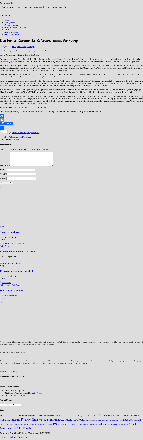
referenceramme (17, 132)
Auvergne (66, 416)
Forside (7, 15)
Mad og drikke (9, 22)
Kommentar (5, 165)
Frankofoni (6, 420)
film (1, 420)
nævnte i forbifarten (109, 65)
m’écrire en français (81, 363)
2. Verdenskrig (4, 416)
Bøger (6, 20)
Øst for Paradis (23, 428)
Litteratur (8, 285)
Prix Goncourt (72, 424)
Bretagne (80, 416)
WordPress (12, 437)
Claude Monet (117, 416)
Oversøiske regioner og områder (15, 27)
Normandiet (22, 424)
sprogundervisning (33, 132)
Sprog (33, 46)
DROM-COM (135, 415)
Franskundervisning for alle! (16, 271)
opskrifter (29, 424)
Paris (6, 18)
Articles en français (11, 32)
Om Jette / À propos (11, 34)
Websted (3, 178)
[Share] (71, 128)
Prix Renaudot (80, 424)
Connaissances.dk (6, 3)
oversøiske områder (46, 424)
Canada (86, 416)
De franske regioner (11, 25)
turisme (10, 428)
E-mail (3, 174)
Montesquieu (135, 420)
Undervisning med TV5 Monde (17, 251)
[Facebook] (71, 116)
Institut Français (101, 420)
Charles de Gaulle (93, 416)
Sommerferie (121, 424)
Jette (14, 46)
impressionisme (93, 420)
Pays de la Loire (64, 424)
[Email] (71, 120)
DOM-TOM (126, 415)
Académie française (13, 416)
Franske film (29, 419)
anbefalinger (43, 415)
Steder (6, 29)
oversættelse (36, 424)
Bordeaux (73, 415)
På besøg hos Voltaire (17, 395)
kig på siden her (22, 344)
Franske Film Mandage (50, 419)
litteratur (127, 419)
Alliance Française (27, 415)
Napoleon (16, 424)
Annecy (61, 416)
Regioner (105, 424)
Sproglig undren (9, 232)
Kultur (2, 246)
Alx (26, 437)
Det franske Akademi (12, 290)
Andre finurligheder (24, 46)
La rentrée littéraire (114, 419)
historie (85, 419)
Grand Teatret (73, 419)
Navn (2, 169)
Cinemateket (105, 415)
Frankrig (15, 419)
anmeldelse (54, 415)
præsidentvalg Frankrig (92, 424)
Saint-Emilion (113, 424)
